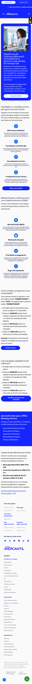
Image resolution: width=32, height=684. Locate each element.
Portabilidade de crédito (10, 573)
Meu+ (21, 672)
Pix (5, 578)
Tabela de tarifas (8, 630)
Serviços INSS (7, 562)
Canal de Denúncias (9, 646)
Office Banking (10, 674)
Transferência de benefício (11, 576)
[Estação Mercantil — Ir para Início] (12, 13)
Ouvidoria (6, 641)
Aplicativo (6, 638)
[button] (4, 679)
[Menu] (3, 14)
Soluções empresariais (10, 592)
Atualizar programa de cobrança (16, 398)
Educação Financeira (9, 619)
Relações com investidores (11, 603)
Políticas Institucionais (10, 627)
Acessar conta (24, 2)
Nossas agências (8, 655)
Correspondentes (8, 614)
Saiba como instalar (16, 188)
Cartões (6, 568)
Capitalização (7, 589)
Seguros (6, 587)
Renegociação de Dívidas (10, 649)
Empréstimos (7, 570)
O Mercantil (7, 597)
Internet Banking (8, 652)
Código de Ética (8, 622)
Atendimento (8, 635)
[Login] (29, 14)
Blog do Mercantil (11, 672)
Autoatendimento (9, 644)
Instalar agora (10, 348)
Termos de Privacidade (10, 625)
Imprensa (6, 608)
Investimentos (8, 581)
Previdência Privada (9, 584)
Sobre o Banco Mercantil (10, 600)
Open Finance (7, 617)
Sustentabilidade (8, 611)
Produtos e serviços (10, 559)
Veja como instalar (16, 96)
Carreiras (6, 606)
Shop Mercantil (23, 674)
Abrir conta (8, 2)
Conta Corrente (8, 565)
